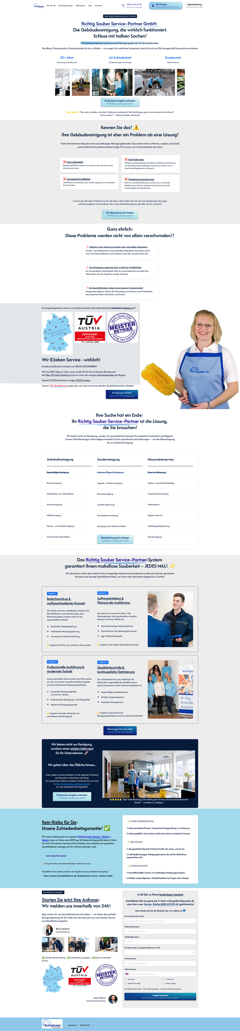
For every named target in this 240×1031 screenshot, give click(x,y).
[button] (189, 774)
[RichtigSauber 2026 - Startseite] (39, 5)
